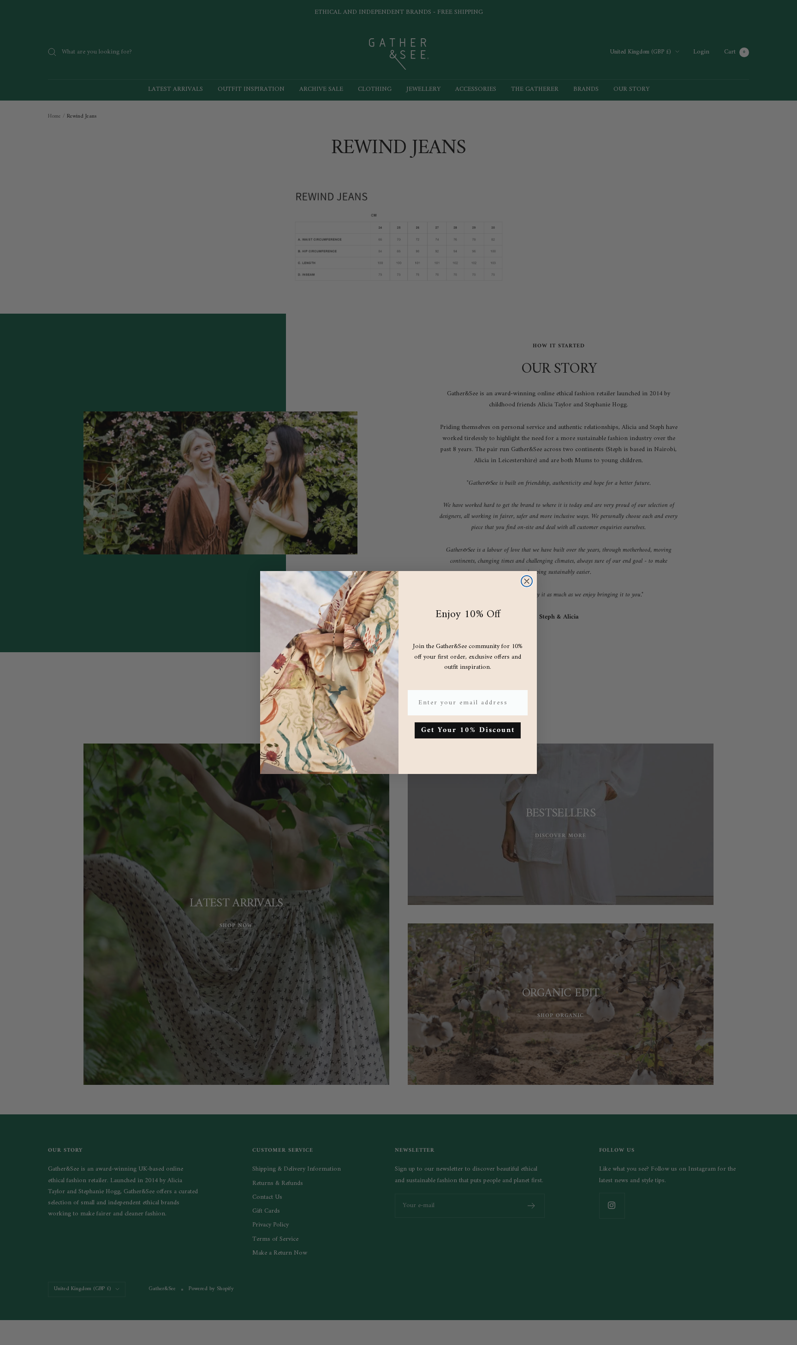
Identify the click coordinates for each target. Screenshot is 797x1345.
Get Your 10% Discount (468, 730)
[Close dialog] (526, 581)
